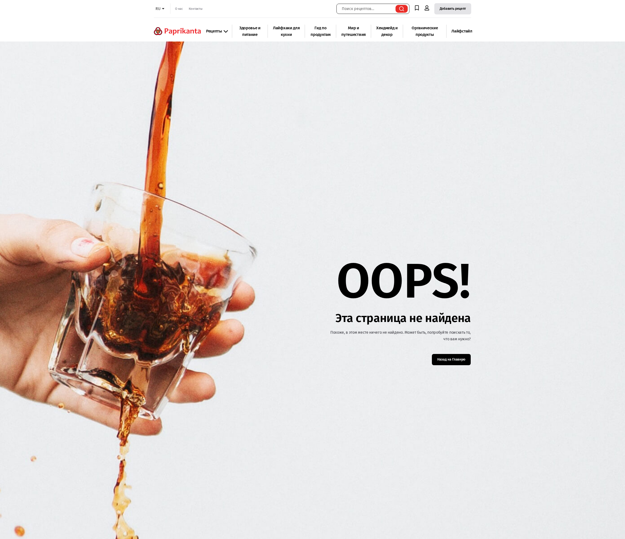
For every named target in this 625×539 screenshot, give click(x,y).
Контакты (195, 8)
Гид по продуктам (320, 31)
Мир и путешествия (353, 31)
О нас (179, 8)
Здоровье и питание (249, 31)
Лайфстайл (461, 31)
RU (158, 8)
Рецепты (214, 31)
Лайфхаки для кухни (286, 31)
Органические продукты (425, 31)
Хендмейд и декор (387, 31)
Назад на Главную (451, 359)
